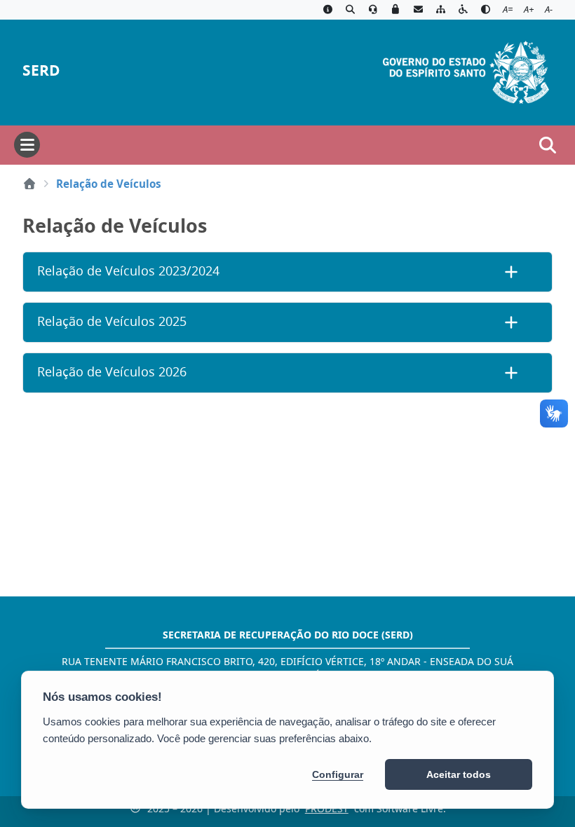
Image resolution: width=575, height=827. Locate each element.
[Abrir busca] (547, 145)
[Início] (29, 183)
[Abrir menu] (27, 145)
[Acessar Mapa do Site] (440, 10)
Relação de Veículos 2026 (112, 372)
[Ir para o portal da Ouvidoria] (373, 10)
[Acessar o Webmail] (418, 10)
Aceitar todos (458, 774)
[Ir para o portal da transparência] (350, 10)
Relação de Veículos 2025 (112, 321)
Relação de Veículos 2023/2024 (128, 271)
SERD (41, 70)
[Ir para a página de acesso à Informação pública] (327, 10)
